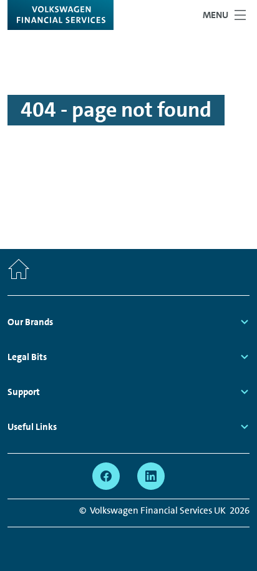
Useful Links (32, 427)
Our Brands (30, 322)
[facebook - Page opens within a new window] (106, 476)
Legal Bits (27, 357)
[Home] (18, 272)
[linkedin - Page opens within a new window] (151, 476)
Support (23, 392)
